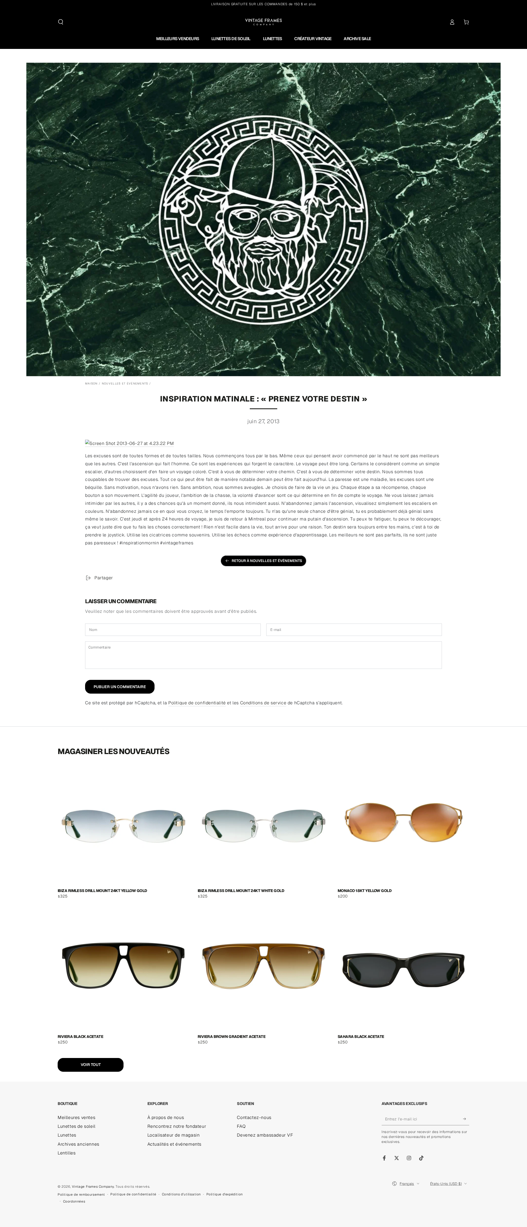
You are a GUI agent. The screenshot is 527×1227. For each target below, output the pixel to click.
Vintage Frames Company (93, 1186)
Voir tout (91, 1064)
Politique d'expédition (224, 1194)
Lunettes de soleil (77, 1126)
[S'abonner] (466, 1119)
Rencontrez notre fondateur (176, 1126)
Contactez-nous (254, 1117)
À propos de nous (165, 1117)
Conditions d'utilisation (181, 1194)
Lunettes (67, 1135)
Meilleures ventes (76, 1117)
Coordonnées (74, 1201)
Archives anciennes (78, 1144)
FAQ (241, 1126)
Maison (91, 383)
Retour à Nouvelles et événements (267, 560)
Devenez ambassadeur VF (265, 1135)
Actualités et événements (174, 1144)
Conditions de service (263, 703)
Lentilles (66, 1153)
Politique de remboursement (81, 1194)
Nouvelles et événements (125, 383)
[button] (61, 22)
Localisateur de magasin (173, 1135)
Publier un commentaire (120, 686)
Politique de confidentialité (197, 703)
